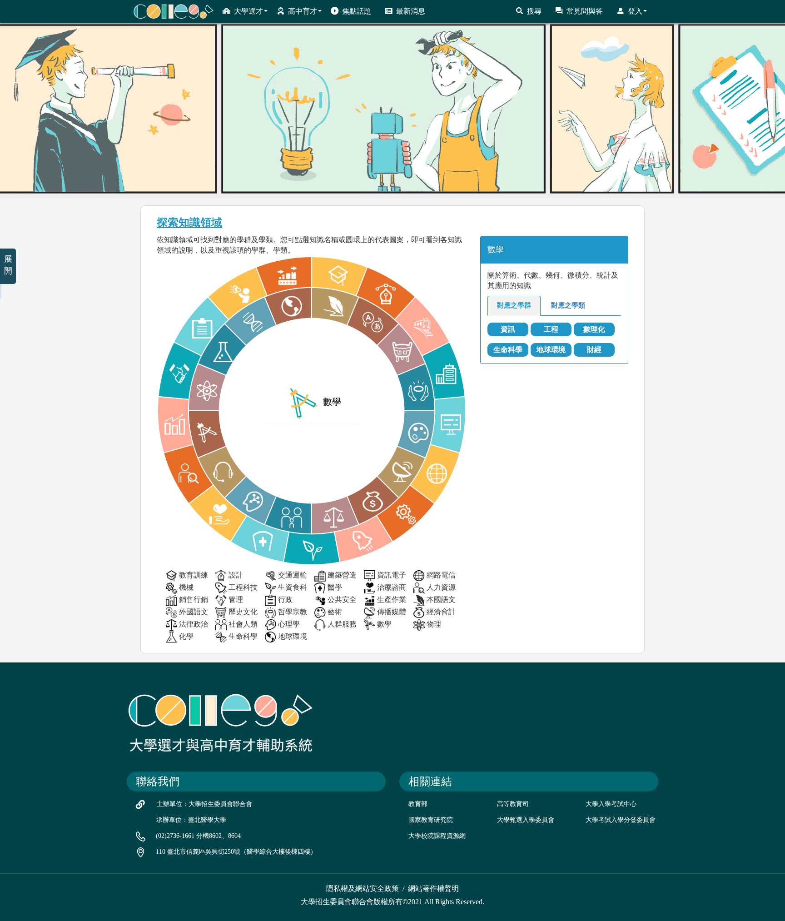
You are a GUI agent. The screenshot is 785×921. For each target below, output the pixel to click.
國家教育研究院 (430, 819)
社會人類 (243, 624)
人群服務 (342, 624)
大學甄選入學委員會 (525, 819)
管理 (236, 599)
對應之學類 (568, 305)
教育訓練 (193, 575)
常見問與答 (584, 11)
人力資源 (441, 587)
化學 (186, 636)
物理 (434, 624)
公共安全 (342, 599)
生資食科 (292, 587)
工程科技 (243, 587)
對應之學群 (514, 305)
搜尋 (534, 11)
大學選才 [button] (248, 11)
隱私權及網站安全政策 (362, 888)
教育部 (417, 804)
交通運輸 (292, 575)
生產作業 (391, 599)
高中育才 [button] (302, 11)
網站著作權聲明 (433, 888)
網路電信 (441, 575)
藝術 (335, 612)
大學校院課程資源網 (437, 835)
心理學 (289, 624)
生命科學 (243, 636)
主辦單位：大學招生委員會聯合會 (204, 804)
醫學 (335, 587)
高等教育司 (513, 804)
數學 (384, 624)
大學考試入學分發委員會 (621, 819)
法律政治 (193, 624)
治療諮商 (391, 587)
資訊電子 (391, 575)
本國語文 (441, 599)
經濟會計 (441, 612)
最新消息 (410, 11)
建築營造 (342, 575)
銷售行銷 (193, 599)
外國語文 (193, 612)
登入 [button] (635, 11)
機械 (186, 587)
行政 (285, 599)
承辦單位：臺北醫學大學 (191, 819)
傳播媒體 (391, 612)
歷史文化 (243, 612)
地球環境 (292, 636)
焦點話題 (356, 11)
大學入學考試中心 (611, 804)
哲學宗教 (292, 612)
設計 (236, 575)
